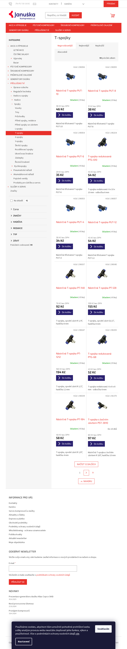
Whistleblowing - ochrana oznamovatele (27, 530)
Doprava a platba (16, 518)
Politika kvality (15, 534)
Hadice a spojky (20, 95)
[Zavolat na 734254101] (21, 3)
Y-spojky (19, 141)
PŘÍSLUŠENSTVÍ (17, 83)
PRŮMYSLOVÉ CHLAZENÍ (21, 75)
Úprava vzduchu (20, 87)
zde (77, 633)
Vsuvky (18, 108)
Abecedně (62, 52)
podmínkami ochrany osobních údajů (53, 575)
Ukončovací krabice (24, 153)
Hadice (17, 99)
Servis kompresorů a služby (22, 511)
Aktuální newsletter (18, 538)
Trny (17, 112)
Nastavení (23, 641)
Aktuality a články (17, 514)
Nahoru (87, 481)
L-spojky (19, 128)
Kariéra (68, 4)
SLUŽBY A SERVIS (18, 186)
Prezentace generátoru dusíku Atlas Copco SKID (31, 596)
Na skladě (21, 200)
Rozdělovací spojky (24, 149)
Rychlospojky (20, 166)
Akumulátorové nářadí (23, 174)
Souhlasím (103, 629)
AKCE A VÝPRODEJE (19, 46)
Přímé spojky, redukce (25, 120)
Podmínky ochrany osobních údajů (24, 526)
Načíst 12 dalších (86, 464)
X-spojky (19, 137)
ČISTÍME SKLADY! (21, 54)
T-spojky (19, 133)
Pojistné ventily (20, 178)
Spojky (17, 104)
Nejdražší (99, 45)
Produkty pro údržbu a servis (26, 182)
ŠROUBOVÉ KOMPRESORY (22, 70)
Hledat (75, 15)
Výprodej (17, 58)
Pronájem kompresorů (19, 610)
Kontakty (53, 4)
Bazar (16, 62)
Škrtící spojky (21, 145)
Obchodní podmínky (18, 522)
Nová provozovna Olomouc (21, 603)
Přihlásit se (17, 582)
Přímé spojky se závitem (26, 124)
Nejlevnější (84, 45)
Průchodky (20, 116)
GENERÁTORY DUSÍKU (20, 79)
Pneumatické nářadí (22, 170)
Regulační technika (22, 91)
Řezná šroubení (22, 162)
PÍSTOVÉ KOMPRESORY (21, 66)
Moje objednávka (17, 542)
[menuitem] (18, 25)
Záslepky (19, 157)
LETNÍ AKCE (18, 50)
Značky (13, 190)
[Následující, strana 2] (86, 473)
